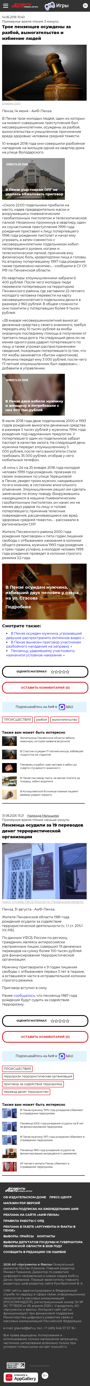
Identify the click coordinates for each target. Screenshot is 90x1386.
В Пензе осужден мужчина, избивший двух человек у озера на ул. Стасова (41, 593)
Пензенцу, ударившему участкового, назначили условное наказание (40, 653)
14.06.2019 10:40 (13, 17)
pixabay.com (11, 103)
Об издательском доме (24, 1197)
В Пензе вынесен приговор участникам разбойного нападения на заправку (43, 644)
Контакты (46, 1236)
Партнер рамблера (39, 1365)
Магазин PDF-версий (21, 1203)
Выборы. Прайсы (18, 1236)
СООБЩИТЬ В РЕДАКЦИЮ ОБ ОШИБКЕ (34, 1252)
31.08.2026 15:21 (13, 816)
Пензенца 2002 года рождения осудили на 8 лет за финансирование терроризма (52, 1125)
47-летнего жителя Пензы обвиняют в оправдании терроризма (44, 1165)
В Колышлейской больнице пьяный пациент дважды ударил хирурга (49, 793)
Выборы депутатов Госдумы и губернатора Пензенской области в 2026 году (43, 1244)
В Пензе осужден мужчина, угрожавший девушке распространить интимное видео (44, 635)
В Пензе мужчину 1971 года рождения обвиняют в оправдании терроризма (52, 1138)
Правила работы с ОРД (23, 1221)
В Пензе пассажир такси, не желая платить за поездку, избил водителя (50, 779)
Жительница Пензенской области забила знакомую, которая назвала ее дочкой (47, 739)
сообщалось (24, 996)
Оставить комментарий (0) (45, 688)
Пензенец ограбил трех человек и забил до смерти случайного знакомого (48, 766)
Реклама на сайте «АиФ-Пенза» (31, 1215)
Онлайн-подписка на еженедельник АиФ (40, 1209)
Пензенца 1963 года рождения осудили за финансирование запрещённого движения (48, 1152)
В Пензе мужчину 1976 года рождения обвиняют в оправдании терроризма (51, 1111)
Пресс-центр (60, 1197)
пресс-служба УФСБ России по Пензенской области (43, 902)
